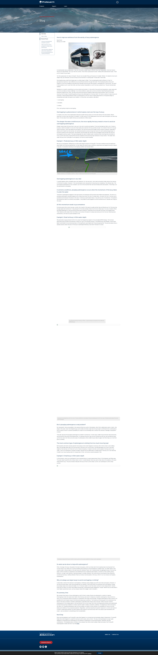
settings (89, 653)
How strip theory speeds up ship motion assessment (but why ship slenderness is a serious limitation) (47, 51)
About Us (107, 634)
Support (54, 6)
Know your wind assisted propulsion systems (46, 42)
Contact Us (115, 634)
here (78, 623)
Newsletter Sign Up (46, 642)
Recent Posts (44, 39)
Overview (43, 33)
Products (42, 6)
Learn (65, 6)
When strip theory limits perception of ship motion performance (46, 46)
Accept (99, 653)
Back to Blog (44, 36)
